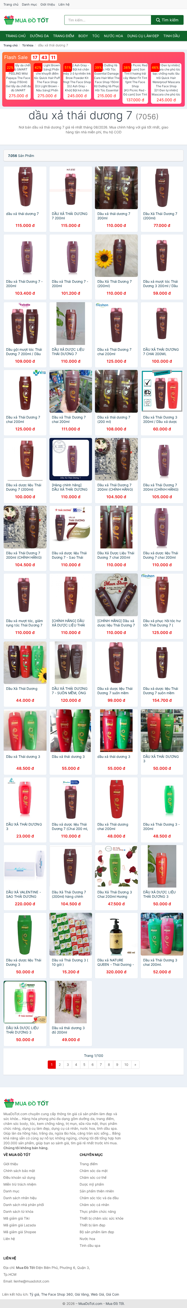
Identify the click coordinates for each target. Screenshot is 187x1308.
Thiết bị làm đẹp (92, 1225)
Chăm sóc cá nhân (94, 1205)
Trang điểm (63, 36)
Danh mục (29, 4)
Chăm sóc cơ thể (93, 1177)
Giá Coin (112, 1294)
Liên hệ (64, 4)
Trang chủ (11, 4)
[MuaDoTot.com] (26, 20)
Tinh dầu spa (90, 1245)
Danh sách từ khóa (18, 1211)
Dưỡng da (39, 36)
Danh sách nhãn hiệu (20, 1198)
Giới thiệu (47, 4)
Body (83, 36)
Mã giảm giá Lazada (19, 1225)
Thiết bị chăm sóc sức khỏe (101, 1218)
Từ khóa (27, 45)
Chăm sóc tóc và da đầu (99, 1198)
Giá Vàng (82, 1294)
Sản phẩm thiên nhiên (97, 1191)
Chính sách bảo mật (19, 1171)
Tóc (96, 36)
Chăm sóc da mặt (94, 1171)
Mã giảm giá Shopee (19, 1232)
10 (126, 1064)
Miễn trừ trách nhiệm (19, 1184)
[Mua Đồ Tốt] (27, 1103)
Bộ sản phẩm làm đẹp (97, 1232)
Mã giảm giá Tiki (16, 1218)
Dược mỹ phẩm (92, 1184)
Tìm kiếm (169, 19)
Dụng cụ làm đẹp (143, 36)
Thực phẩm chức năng (98, 1211)
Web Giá (97, 1294)
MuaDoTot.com (90, 1303)
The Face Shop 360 (57, 1294)
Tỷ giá (34, 1294)
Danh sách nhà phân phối (23, 1205)
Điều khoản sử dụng (19, 1177)
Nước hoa (113, 36)
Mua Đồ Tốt (115, 1303)
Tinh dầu (171, 36)
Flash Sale (16, 57)
